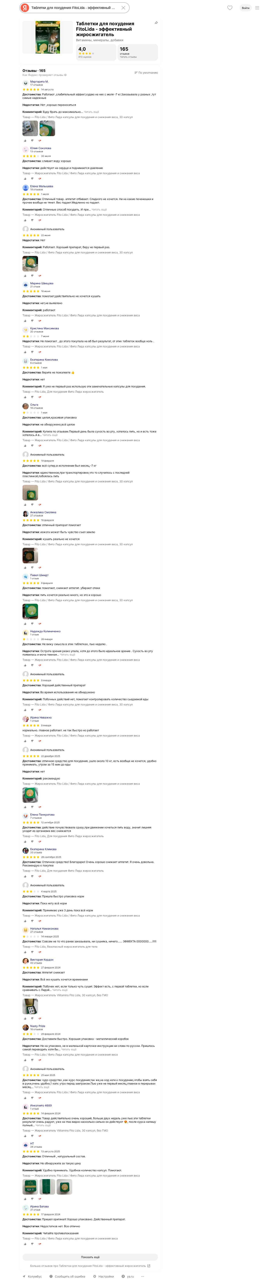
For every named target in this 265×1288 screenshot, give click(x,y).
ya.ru (130, 1276)
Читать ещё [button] (91, 111)
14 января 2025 (50, 936)
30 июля (46, 156)
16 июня (45, 291)
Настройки (106, 1276)
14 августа (47, 89)
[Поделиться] (156, 22)
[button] (146, 72)
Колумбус (35, 1276)
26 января (47, 639)
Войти (245, 8)
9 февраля (47, 583)
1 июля (45, 194)
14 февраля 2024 (51, 1113)
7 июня (45, 336)
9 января (46, 725)
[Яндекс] (25, 7)
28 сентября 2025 (51, 857)
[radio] (25, 141)
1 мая (44, 367)
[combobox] (73, 8)
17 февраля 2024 (50, 1214)
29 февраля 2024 (51, 1033)
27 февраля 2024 (51, 967)
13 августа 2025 (50, 1151)
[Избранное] (230, 7)
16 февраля (47, 520)
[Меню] (257, 8)
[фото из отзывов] (30, 129)
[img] (31, 89)
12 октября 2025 (50, 822)
